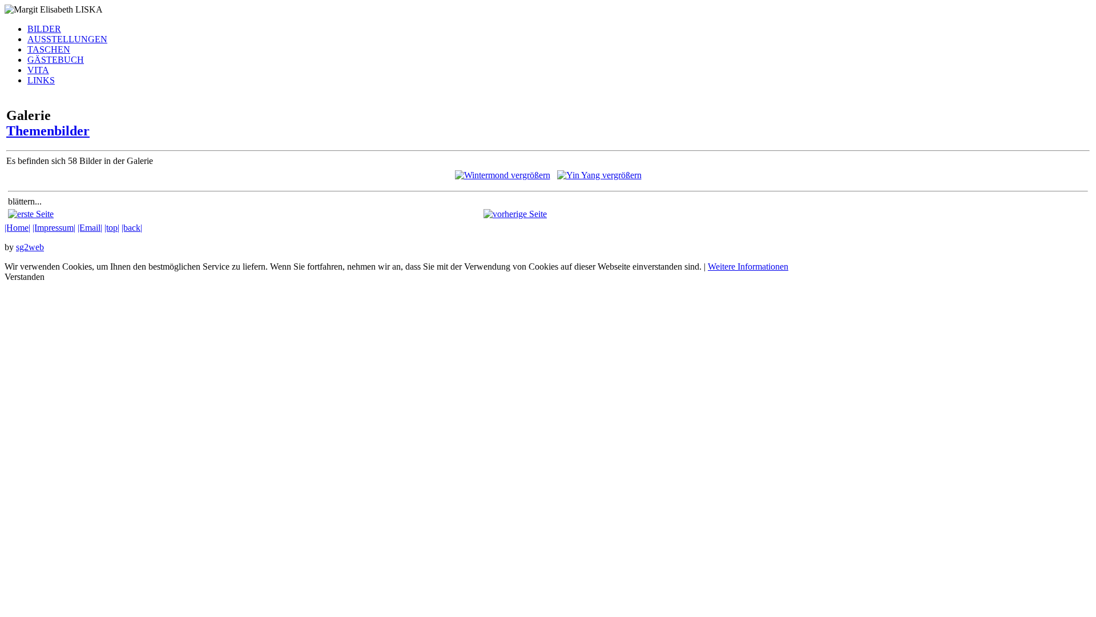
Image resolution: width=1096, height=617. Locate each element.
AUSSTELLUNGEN (67, 39)
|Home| (17, 228)
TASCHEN (48, 49)
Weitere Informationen (748, 266)
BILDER (44, 29)
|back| (132, 228)
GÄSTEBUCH (55, 60)
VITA (38, 70)
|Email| (90, 228)
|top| (111, 228)
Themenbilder (48, 130)
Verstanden (25, 277)
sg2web (30, 247)
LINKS (41, 80)
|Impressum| (54, 228)
